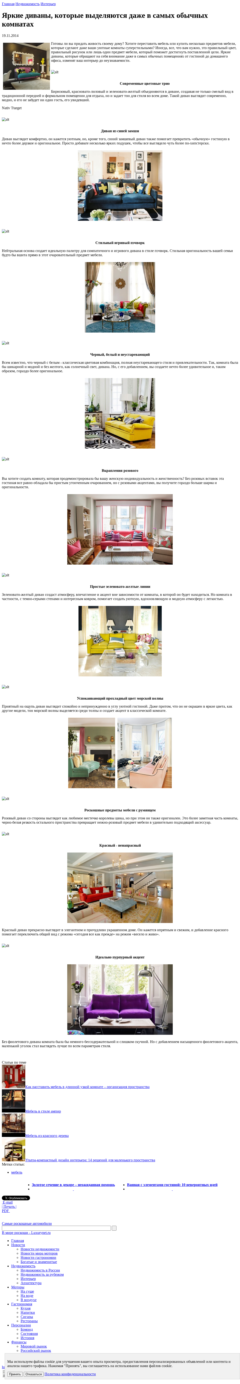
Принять (15, 1374)
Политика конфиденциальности (70, 1374)
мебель (16, 1172)
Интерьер (48, 4)
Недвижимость (27, 4)
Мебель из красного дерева (47, 1136)
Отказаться (34, 1374)
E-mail (7, 1202)
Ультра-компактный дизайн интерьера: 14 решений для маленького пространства (90, 1160)
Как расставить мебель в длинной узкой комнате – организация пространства (87, 1087)
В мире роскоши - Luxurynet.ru (26, 1233)
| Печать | (9, 1207)
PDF (6, 1211)
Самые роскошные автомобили (27, 1223)
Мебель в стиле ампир (43, 1111)
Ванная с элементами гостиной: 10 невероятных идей (172, 1185)
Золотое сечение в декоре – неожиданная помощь (73, 1185)
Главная (8, 4)
